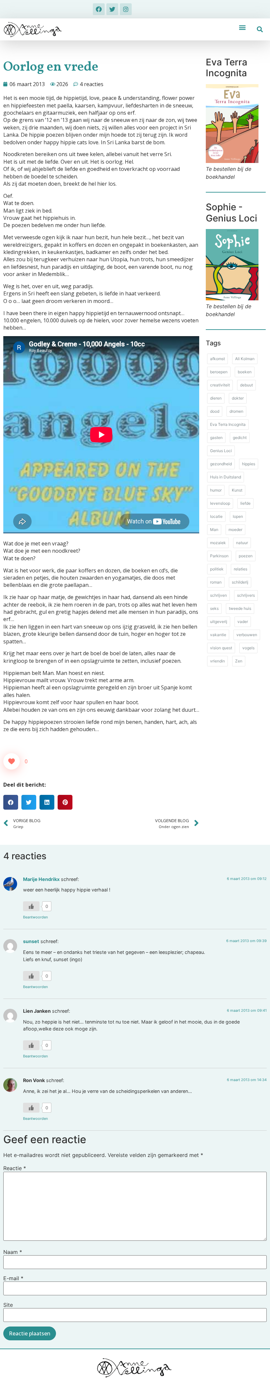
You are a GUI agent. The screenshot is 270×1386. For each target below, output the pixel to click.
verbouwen (246, 634)
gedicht (240, 437)
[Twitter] (112, 9)
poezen (246, 555)
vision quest (221, 647)
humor (216, 490)
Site (8, 1304)
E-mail (13, 1278)
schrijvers (246, 595)
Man (214, 529)
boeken (245, 371)
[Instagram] (126, 9)
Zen (238, 660)
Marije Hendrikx (41, 879)
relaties (240, 568)
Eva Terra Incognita (228, 424)
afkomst (217, 358)
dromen (236, 411)
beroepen (219, 371)
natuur (242, 542)
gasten (216, 437)
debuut (246, 384)
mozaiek (218, 542)
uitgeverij (218, 621)
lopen (238, 516)
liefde (245, 503)
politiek (217, 568)
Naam (12, 1252)
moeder (235, 529)
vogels (248, 647)
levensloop (220, 503)
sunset (31, 941)
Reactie (14, 1168)
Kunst (237, 490)
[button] (242, 27)
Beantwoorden (35, 917)
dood (214, 411)
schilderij (240, 582)
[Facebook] (99, 9)
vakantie (218, 634)
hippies (248, 463)
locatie (216, 516)
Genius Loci (221, 450)
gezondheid (221, 463)
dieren (216, 398)
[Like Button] (11, 761)
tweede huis (240, 608)
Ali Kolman (245, 358)
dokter (238, 398)
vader (242, 621)
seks (214, 608)
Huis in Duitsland (225, 476)
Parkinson (219, 555)
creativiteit (220, 384)
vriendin (217, 660)
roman (216, 582)
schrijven (218, 595)
